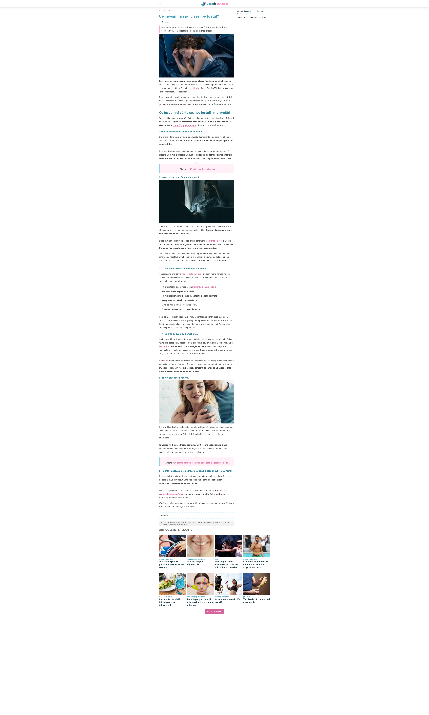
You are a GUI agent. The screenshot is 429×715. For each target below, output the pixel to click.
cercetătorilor (194, 88)
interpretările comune (191, 274)
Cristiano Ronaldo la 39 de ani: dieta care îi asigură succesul (255, 564)
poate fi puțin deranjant (184, 125)
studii (165, 361)
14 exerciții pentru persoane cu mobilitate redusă (171, 564)
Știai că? (246, 597)
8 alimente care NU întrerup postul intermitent (169, 602)
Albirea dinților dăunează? (195, 563)
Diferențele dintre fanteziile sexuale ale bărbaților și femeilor (226, 564)
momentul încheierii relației (204, 287)
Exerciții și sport (166, 559)
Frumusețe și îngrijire (196, 559)
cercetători (164, 346)
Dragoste (162, 11)
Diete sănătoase (165, 597)
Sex (216, 559)
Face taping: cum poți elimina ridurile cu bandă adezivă (200, 602)
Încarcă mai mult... (214, 611)
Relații (170, 11)
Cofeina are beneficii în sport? (227, 601)
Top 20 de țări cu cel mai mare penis (256, 601)
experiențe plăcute (213, 241)
